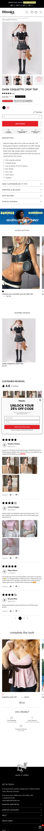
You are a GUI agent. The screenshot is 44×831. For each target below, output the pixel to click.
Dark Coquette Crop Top (12, 364)
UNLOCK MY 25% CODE (22, 427)
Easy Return (8, 196)
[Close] (40, 400)
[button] (26, 12)
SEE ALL (22, 702)
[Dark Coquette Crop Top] (7, 80)
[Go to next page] (28, 618)
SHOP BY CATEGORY (10, 810)
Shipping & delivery (11, 190)
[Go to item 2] (20, 396)
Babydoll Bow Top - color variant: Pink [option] (3, 694)
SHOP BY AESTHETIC (10, 804)
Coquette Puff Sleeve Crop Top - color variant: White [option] (42, 291)
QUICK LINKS (7, 821)
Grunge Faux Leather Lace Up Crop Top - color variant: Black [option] (3, 291)
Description (8, 138)
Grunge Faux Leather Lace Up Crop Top (17, 294)
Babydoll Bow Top (9, 697)
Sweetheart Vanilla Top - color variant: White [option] (42, 694)
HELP (4, 815)
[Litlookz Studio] (8, 12)
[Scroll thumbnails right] (39, 396)
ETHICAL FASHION (9, 202)
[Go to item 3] (31, 396)
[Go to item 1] (8, 396)
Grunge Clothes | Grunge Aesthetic (18, 18)
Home (3, 18)
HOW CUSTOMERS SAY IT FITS (14, 184)
